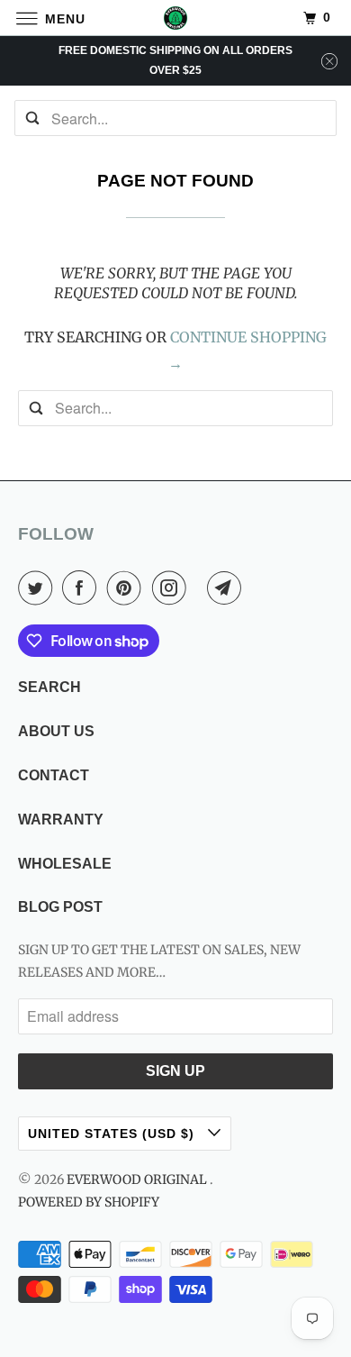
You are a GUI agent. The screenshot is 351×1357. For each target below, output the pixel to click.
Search (49, 687)
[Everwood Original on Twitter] (38, 587)
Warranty (61, 819)
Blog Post (60, 907)
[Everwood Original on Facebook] (83, 587)
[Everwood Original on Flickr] (199, 587)
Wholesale (65, 863)
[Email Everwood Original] (227, 587)
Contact (53, 775)
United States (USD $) (113, 1133)
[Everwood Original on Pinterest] (127, 587)
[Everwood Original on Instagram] (173, 587)
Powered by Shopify (88, 1202)
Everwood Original (138, 1179)
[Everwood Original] (176, 17)
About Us (56, 731)
